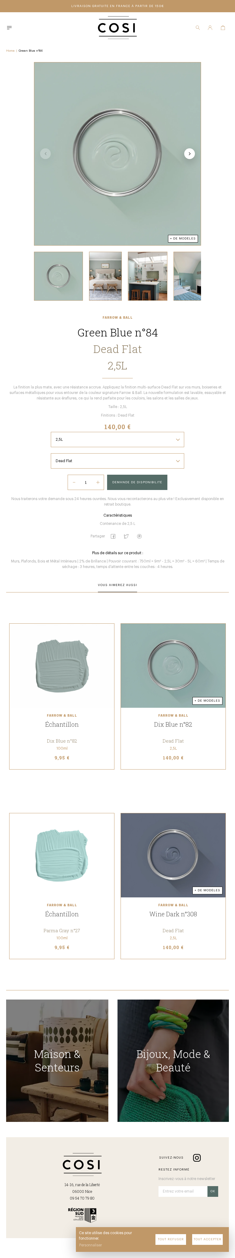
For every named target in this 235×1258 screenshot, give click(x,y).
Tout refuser (171, 1239)
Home (10, 50)
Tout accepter (208, 1239)
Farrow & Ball (118, 317)
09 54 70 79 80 (82, 1198)
